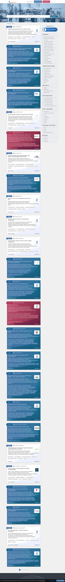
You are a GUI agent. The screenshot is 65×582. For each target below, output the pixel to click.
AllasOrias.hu (38, 576)
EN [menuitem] (51, 1)
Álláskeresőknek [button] (38, 1)
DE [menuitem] (54, 1)
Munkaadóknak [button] (46, 1)
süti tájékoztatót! (42, 580)
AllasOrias (9, 23)
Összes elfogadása (60, 580)
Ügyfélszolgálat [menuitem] (30, 1)
